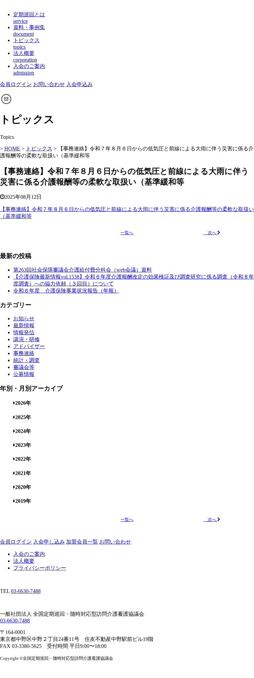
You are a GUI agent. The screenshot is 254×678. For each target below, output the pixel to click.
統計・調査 (26, 360)
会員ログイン (16, 84)
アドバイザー (29, 346)
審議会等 (23, 367)
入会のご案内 (29, 554)
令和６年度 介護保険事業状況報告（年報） (66, 290)
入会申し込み (49, 542)
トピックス (39, 148)
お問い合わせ (49, 84)
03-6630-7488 (26, 591)
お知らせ (23, 318)
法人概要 (23, 561)
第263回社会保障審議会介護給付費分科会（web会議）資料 (82, 270)
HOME (12, 148)
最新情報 (23, 325)
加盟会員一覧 (82, 542)
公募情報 (23, 374)
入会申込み (79, 84)
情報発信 (23, 332)
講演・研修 (26, 339)
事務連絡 (23, 353)
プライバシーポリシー (39, 568)
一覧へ (126, 233)
